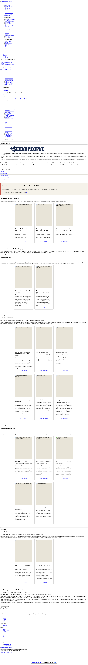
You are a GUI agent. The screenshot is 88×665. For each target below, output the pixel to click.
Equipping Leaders (6, 15)
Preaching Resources (9, 8)
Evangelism (7, 24)
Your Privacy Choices (48, 662)
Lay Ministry (7, 22)
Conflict (5, 90)
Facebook (9, 643)
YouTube (9, 645)
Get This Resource (23, 241)
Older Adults (7, 36)
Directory (4, 629)
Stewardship (7, 20)
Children (7, 33)
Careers (4, 619)
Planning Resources (9, 9)
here (26, 192)
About (4, 51)
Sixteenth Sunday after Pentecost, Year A (19, 98)
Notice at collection (36, 662)
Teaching (7, 27)
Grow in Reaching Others (5, 177)
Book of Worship (8, 14)
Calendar (4, 56)
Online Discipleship (9, 26)
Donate (4, 62)
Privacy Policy (3, 652)
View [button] (4, 94)
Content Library (6, 57)
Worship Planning (6, 5)
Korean (6, 42)
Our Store (5, 635)
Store (4, 49)
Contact (4, 621)
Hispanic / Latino (8, 41)
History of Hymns (8, 12)
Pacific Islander (8, 46)
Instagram (9, 644)
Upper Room (5, 637)
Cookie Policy (9, 652)
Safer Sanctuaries (8, 37)
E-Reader (4, 638)
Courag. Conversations (9, 25)
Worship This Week (9, 6)
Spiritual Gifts (8, 23)
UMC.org (5, 636)
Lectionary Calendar (9, 7)
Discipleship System (9, 28)
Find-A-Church (6, 630)
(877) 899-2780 (3, 609)
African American (8, 43)
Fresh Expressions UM (9, 21)
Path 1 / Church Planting (10, 19)
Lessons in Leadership (7, 98)
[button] (9, 143)
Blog (4, 54)
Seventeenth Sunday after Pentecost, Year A (16, 102)
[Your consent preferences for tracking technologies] (86, 663)
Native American (8, 45)
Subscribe (5, 48)
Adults (6, 34)
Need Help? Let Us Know (8, 67)
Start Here (2, 171)
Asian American (8, 44)
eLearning (5, 55)
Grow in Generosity (4, 179)
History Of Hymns (8, 82)
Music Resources (8, 10)
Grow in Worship (3, 173)
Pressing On (5, 102)
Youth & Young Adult (9, 35)
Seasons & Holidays (9, 13)
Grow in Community (4, 175)
